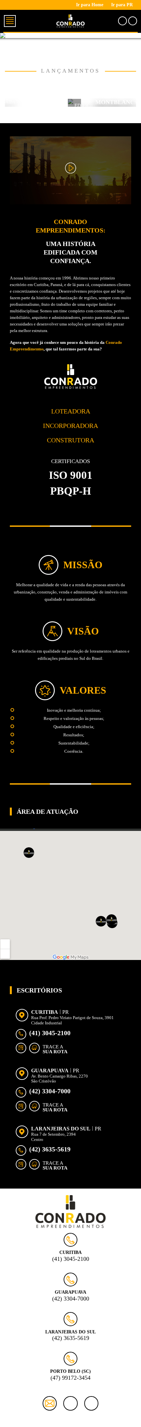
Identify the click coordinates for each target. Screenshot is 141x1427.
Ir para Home (89, 4)
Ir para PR (122, 4)
